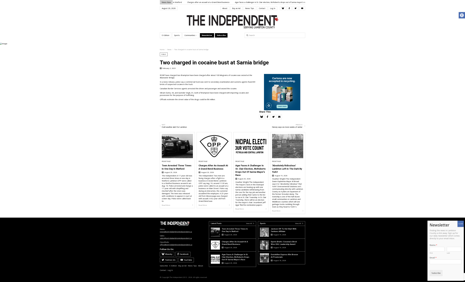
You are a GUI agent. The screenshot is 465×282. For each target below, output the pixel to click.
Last (448, 253)
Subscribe (436, 273)
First (431, 253)
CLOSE (460, 224)
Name (433, 245)
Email (433, 257)
